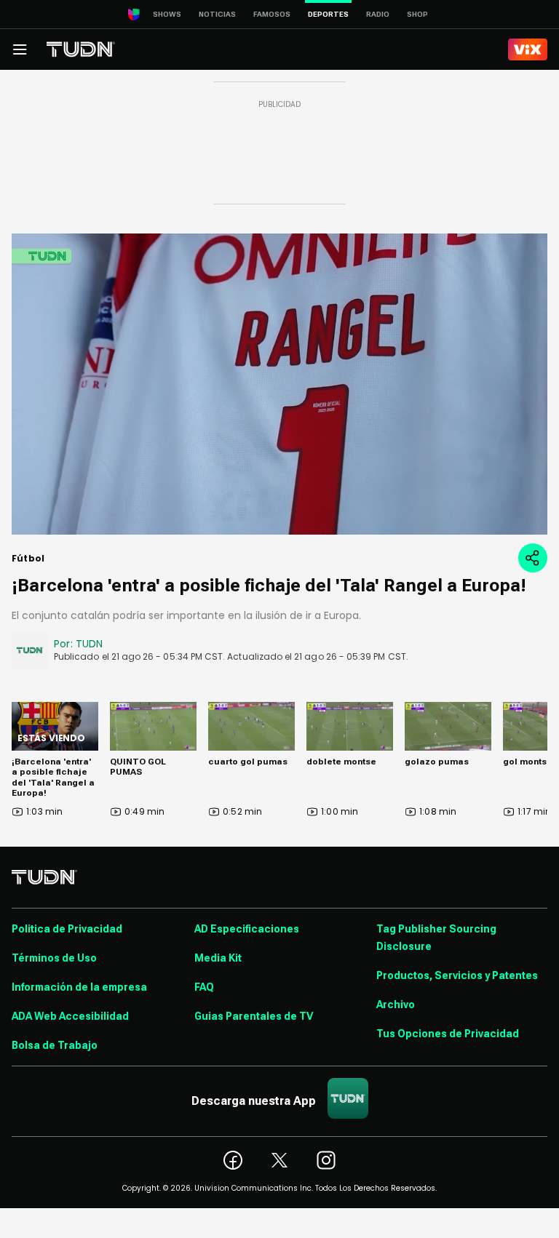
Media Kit (218, 958)
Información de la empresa (79, 987)
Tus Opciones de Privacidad (447, 1033)
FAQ (204, 987)
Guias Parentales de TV (253, 1016)
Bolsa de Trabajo (55, 1045)
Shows (167, 14)
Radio (377, 14)
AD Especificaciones (246, 929)
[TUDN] (81, 49)
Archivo (395, 1004)
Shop (417, 14)
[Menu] (20, 49)
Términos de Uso (54, 958)
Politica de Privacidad (67, 929)
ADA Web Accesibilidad (70, 1016)
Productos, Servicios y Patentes (457, 975)
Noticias (217, 14)
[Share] (532, 557)
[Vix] (527, 49)
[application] (279, 384)
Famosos (271, 14)
